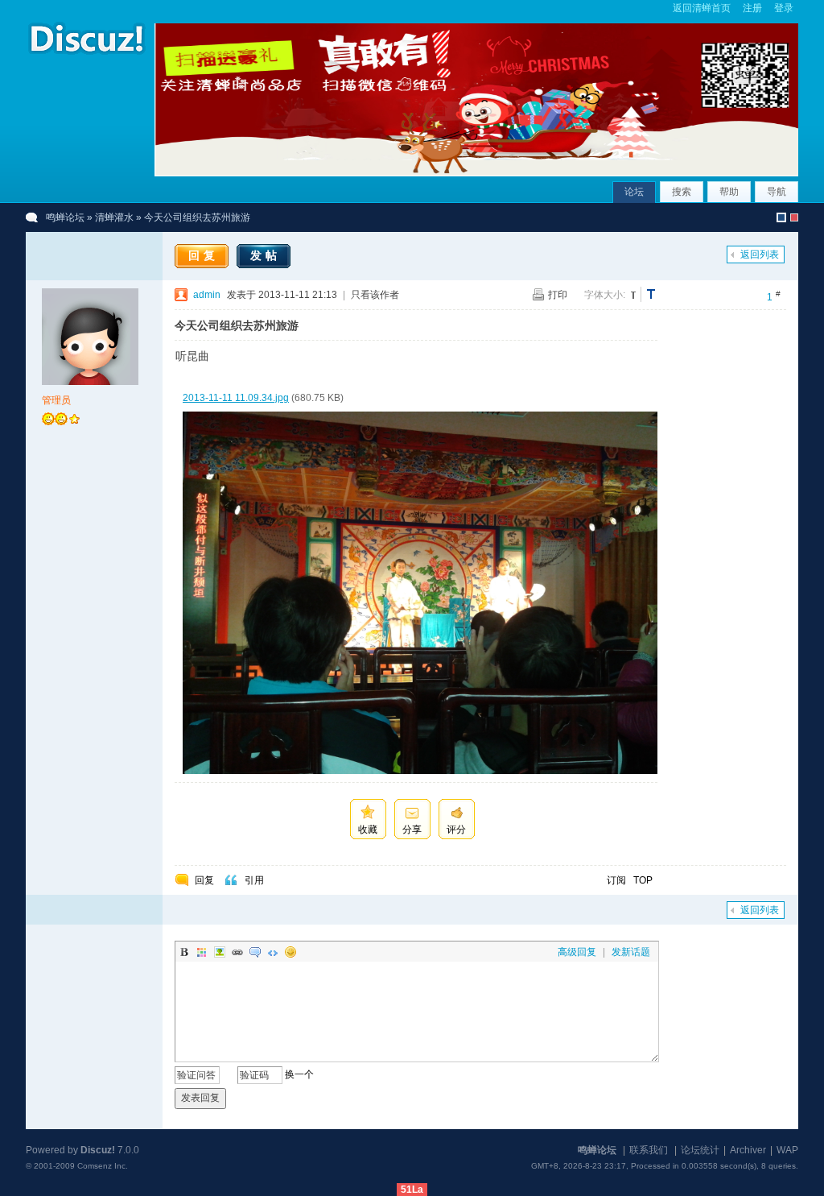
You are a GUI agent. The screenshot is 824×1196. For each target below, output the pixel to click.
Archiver (748, 1150)
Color (202, 952)
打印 (557, 294)
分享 (412, 829)
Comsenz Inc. (102, 1165)
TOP (643, 880)
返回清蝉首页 (702, 8)
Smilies (290, 952)
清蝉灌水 (114, 217)
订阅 (616, 880)
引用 (254, 880)
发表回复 (200, 1097)
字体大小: (604, 294)
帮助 (729, 191)
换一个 (299, 1075)
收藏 (367, 829)
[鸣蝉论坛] (86, 55)
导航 (776, 191)
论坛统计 (700, 1150)
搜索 (681, 191)
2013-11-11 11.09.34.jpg (236, 397)
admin (206, 294)
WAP (787, 1150)
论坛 (634, 191)
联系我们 (648, 1150)
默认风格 (781, 217)
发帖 (265, 255)
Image (219, 952)
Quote (255, 952)
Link (237, 952)
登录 (783, 8)
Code (272, 952)
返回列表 (759, 254)
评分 (456, 829)
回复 (203, 255)
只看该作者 (375, 294)
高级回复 (577, 952)
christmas (794, 217)
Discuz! (97, 1150)
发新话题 (631, 952)
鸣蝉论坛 (65, 217)
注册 (752, 8)
